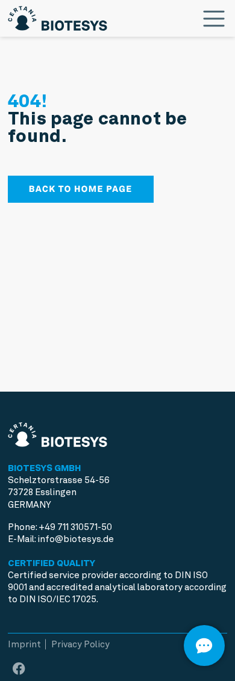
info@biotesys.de (75, 539)
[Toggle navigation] (214, 18)
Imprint (24, 644)
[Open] (204, 645)
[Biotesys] (57, 15)
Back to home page (81, 188)
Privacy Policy (80, 644)
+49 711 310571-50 (75, 527)
